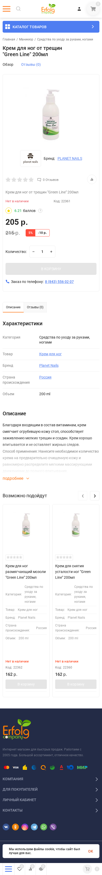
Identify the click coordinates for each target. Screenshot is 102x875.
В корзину (26, 684)
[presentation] (82, 495)
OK (90, 851)
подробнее (13, 478)
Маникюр (26, 39)
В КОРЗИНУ (51, 269)
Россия (45, 377)
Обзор (8, 64)
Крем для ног (50, 354)
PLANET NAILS (70, 158)
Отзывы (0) (31, 64)
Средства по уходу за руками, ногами (65, 39)
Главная (9, 39)
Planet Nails (49, 365)
